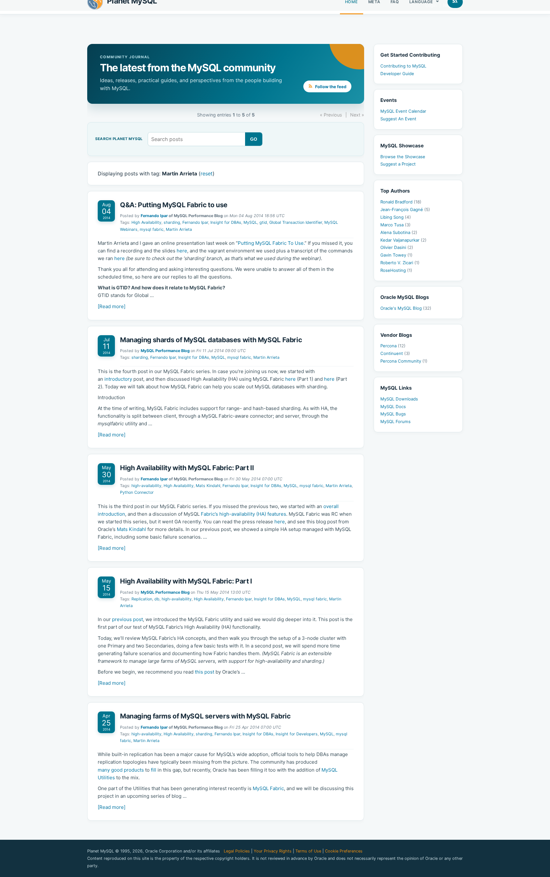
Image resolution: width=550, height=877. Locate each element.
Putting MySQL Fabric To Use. (271, 243)
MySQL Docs (393, 406)
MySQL (250, 222)
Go (253, 139)
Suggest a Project (398, 163)
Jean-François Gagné (405, 209)
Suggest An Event (398, 118)
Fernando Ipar (154, 215)
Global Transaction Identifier (295, 222)
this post (204, 672)
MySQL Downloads (399, 398)
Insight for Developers (297, 734)
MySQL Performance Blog (165, 350)
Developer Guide (397, 73)
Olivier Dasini (396, 247)
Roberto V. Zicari (400, 262)
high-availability (146, 485)
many (104, 770)
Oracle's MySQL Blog (405, 308)
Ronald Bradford (400, 201)
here (182, 251)
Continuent (395, 353)
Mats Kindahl (208, 485)
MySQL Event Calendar (403, 111)
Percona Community (403, 361)
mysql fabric (152, 229)
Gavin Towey (396, 255)
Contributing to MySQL (403, 65)
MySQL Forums (395, 421)
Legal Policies (237, 851)
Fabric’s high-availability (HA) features (243, 514)
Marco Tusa (395, 224)
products (134, 770)
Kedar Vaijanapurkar (403, 240)
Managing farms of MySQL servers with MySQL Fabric (205, 716)
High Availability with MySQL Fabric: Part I (186, 581)
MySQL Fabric (268, 788)
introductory (118, 379)
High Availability (146, 222)
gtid (263, 222)
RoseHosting (396, 270)
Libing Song (395, 217)
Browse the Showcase (402, 156)
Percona (392, 345)
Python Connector (137, 492)
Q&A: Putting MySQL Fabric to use (174, 205)
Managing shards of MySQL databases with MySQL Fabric (211, 340)
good (117, 770)
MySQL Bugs (393, 413)
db (156, 599)
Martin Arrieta (179, 229)
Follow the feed (330, 86)
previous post (127, 619)
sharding (172, 222)
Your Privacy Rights (273, 851)
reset (207, 173)
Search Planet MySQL (119, 139)
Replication (141, 599)
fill (153, 770)
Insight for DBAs (225, 222)
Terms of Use (308, 851)
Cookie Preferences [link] (344, 851)
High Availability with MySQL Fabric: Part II (187, 468)
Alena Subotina (398, 232)
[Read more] (111, 306)
